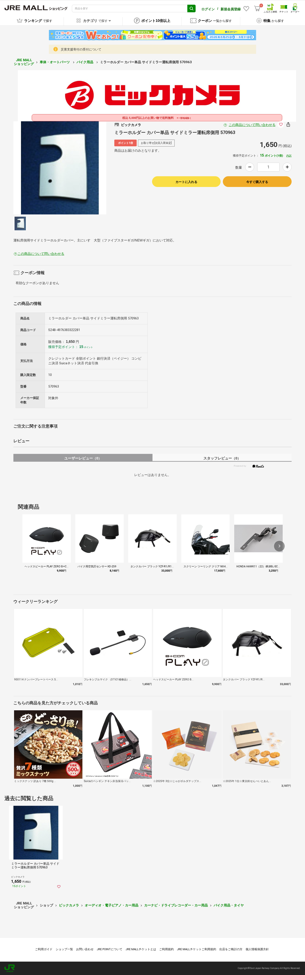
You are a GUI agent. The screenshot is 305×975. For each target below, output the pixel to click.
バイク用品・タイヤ (229, 905)
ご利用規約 (166, 949)
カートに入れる (186, 182)
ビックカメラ (69, 905)
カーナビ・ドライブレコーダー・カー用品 (176, 905)
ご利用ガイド (43, 949)
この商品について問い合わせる (252, 125)
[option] (60, 167)
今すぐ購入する (257, 182)
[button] (279, 546)
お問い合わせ (85, 949)
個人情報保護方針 (257, 949)
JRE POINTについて (109, 949)
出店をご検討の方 (230, 949)
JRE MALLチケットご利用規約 (196, 949)
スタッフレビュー (222, 458)
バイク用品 (85, 62)
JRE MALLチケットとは (140, 949)
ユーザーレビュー (83, 458)
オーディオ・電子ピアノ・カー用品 (111, 905)
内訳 (289, 155)
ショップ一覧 (64, 949)
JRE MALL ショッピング (24, 62)
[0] (257, 8)
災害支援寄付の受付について (81, 49)
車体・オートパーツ (55, 62)
